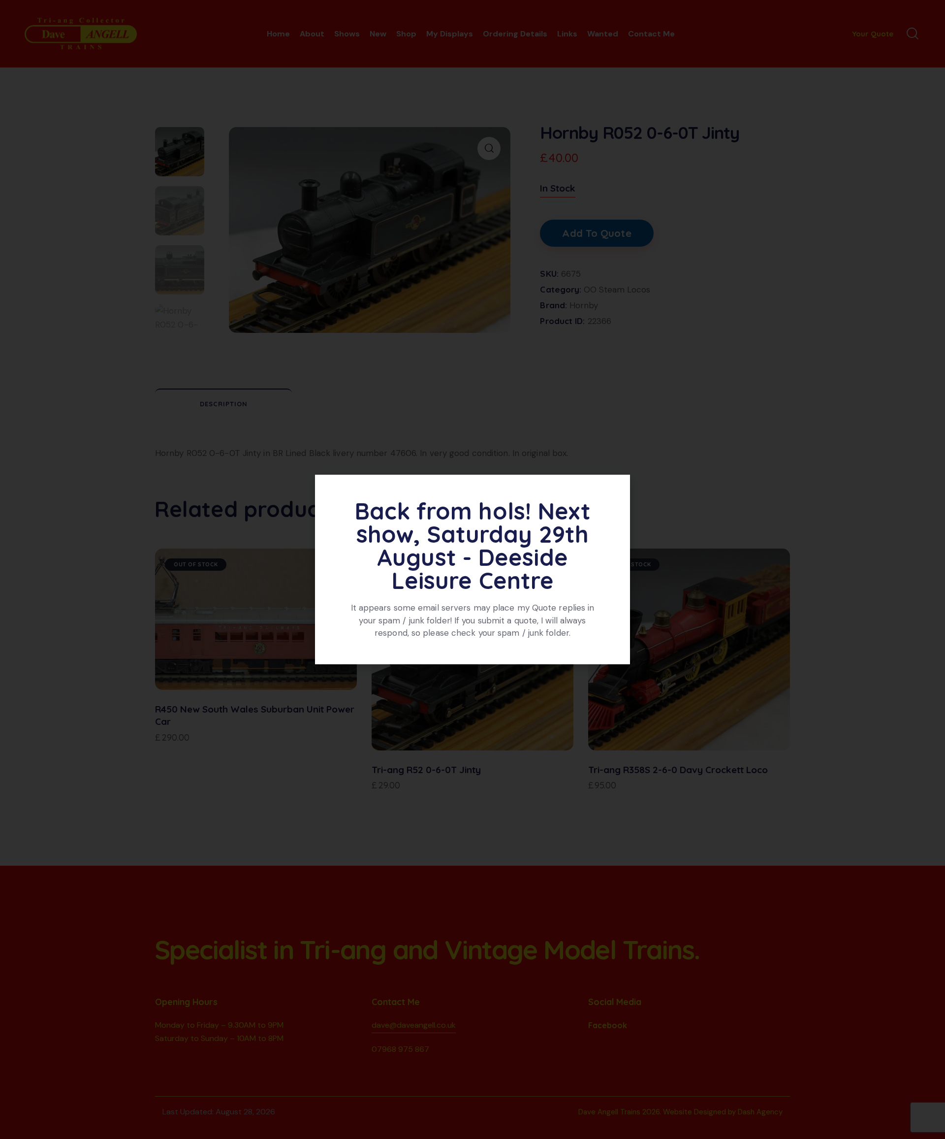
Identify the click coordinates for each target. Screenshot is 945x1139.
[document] (472, 569)
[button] (617, 488)
